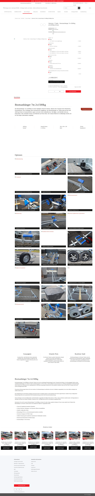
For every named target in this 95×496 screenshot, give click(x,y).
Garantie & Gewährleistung (19, 467)
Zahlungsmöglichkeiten (18, 477)
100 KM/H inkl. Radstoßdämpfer (65, 68)
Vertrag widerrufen (21, 485)
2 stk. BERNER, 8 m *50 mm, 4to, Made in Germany (65, 51)
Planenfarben (16, 475)
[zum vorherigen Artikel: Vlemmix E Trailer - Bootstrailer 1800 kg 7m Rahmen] (77, 18)
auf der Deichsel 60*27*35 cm (65, 63)
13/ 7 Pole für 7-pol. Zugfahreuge (65, 41)
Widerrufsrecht (34, 471)
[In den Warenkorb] (15, 22)
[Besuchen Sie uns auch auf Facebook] (15, 489)
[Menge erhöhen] (62, 91)
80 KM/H (51, 67)
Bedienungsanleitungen (18, 480)
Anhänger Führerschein (18, 461)
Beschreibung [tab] (17, 97)
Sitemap (32, 465)
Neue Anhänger (55, 29)
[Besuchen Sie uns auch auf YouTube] (18, 489)
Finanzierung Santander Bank (19, 465)
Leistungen (16, 471)
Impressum (33, 467)
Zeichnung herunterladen (86, 109)
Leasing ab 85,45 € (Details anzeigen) (56, 81)
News (86, 3)
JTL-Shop (89, 494)
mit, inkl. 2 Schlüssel (65, 46)
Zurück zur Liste (17, 18)
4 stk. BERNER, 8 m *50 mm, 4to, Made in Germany (65, 53)
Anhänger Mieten (74, 11)
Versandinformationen (18, 478)
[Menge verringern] (49, 91)
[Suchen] (79, 8)
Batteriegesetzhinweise (35, 469)
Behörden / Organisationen (19, 463)
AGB (32, 463)
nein (50, 72)
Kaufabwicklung (83, 11)
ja (65, 73)
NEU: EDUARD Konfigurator (78, 3)
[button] (83, 8)
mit (65, 58)
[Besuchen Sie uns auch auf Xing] (20, 489)
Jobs (15, 469)
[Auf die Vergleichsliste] (41, 25)
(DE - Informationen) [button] (64, 87)
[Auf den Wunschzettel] (44, 25)
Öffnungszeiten (17, 473)
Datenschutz (33, 461)
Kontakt (74, 5)
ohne (51, 39)
